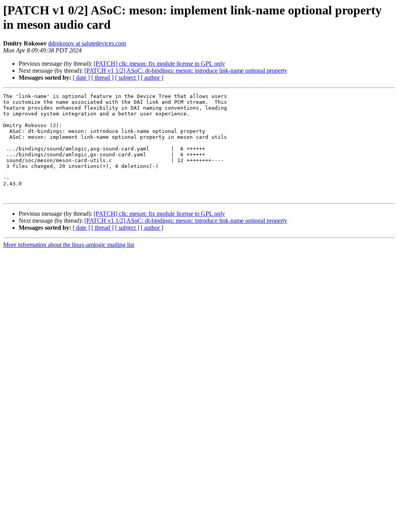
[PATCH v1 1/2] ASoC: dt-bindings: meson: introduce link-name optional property (185, 70)
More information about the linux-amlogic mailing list (68, 244)
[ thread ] (102, 77)
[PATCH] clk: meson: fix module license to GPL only (159, 63)
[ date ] (81, 77)
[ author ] (152, 77)
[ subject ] (127, 77)
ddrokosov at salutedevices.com (87, 43)
